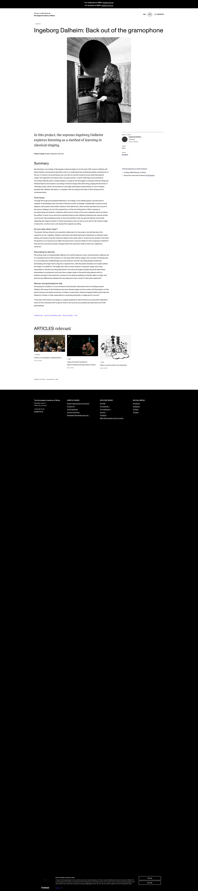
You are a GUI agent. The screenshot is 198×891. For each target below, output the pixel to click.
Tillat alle (149, 878)
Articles (44, 328)
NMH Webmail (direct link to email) (111, 418)
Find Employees (72, 409)
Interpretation (38, 315)
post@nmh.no (38, 411)
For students (104, 406)
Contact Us (71, 406)
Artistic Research (67, 315)
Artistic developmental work (52, 315)
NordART (125, 155)
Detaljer (58, 888)
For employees (105, 409)
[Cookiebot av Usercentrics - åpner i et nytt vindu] (45, 888)
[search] (159, 14)
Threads (136, 412)
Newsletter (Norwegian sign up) (77, 415)
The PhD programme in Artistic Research (134, 169)
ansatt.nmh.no (108, 2)
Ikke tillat (149, 882)
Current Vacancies (73, 412)
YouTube (136, 409)
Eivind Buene (150, 175)
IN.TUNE (102, 403)
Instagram (136, 406)
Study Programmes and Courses (78, 403)
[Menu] (168, 14)
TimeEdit (103, 415)
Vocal (76, 315)
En (150, 14)
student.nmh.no (107, 5)
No (144, 14)
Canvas (102, 412)
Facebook (136, 403)
